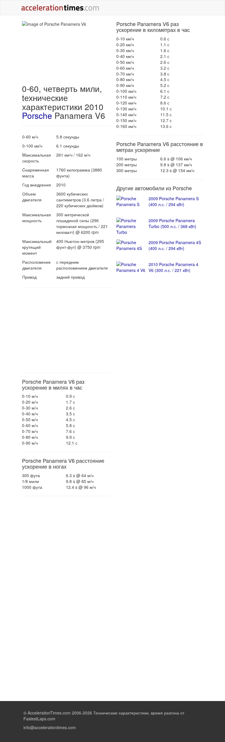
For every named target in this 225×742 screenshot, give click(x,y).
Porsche (37, 115)
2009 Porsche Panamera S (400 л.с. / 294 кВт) (174, 201)
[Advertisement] (66, 330)
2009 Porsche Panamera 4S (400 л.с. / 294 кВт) (175, 245)
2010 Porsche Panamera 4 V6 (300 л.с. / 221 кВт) (173, 267)
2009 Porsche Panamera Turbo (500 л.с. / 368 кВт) (172, 223)
